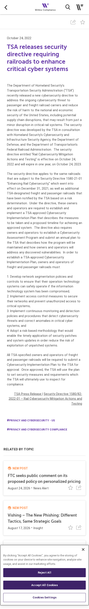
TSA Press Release (28, 394)
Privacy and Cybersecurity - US (32, 420)
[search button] (67, 7)
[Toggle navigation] (79, 7)
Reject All (44, 572)
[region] (44, 575)
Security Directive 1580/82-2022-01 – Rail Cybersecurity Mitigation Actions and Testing (45, 398)
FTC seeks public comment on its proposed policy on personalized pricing (44, 479)
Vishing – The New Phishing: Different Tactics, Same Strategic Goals (42, 518)
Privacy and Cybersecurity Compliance (38, 429)
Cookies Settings (44, 597)
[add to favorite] (83, 22)
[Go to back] (6, 7)
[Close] (83, 549)
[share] (73, 22)
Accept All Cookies (44, 585)
